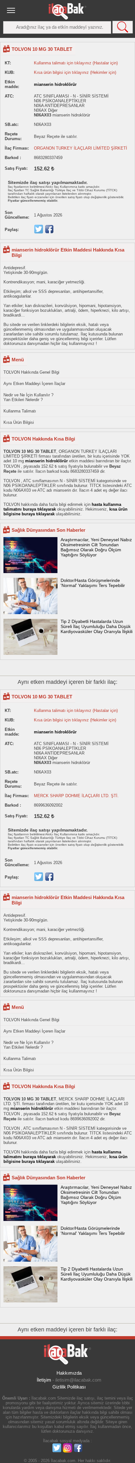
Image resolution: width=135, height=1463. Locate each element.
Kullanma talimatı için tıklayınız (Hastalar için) (76, 63)
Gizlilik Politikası (69, 1386)
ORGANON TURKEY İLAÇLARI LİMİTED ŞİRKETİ (80, 148)
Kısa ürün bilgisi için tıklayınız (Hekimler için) (75, 72)
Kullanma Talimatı (19, 411)
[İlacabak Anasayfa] (67, 11)
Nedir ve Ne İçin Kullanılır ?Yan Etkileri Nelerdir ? (28, 397)
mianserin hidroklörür (55, 84)
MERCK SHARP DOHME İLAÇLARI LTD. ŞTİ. (76, 795)
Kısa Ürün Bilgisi (18, 422)
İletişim (44, 1380)
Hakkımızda (69, 1373)
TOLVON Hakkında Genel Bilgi (31, 372)
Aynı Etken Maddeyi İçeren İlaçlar (34, 383)
